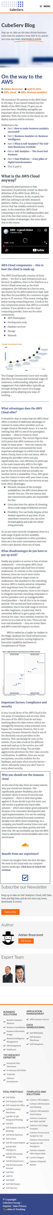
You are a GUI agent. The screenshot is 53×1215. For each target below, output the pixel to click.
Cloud (13, 92)
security (6, 706)
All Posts (26, 940)
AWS (6, 92)
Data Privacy (19, 1206)
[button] (5, 1210)
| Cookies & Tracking (14, 1209)
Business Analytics (37, 92)
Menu (47, 6)
